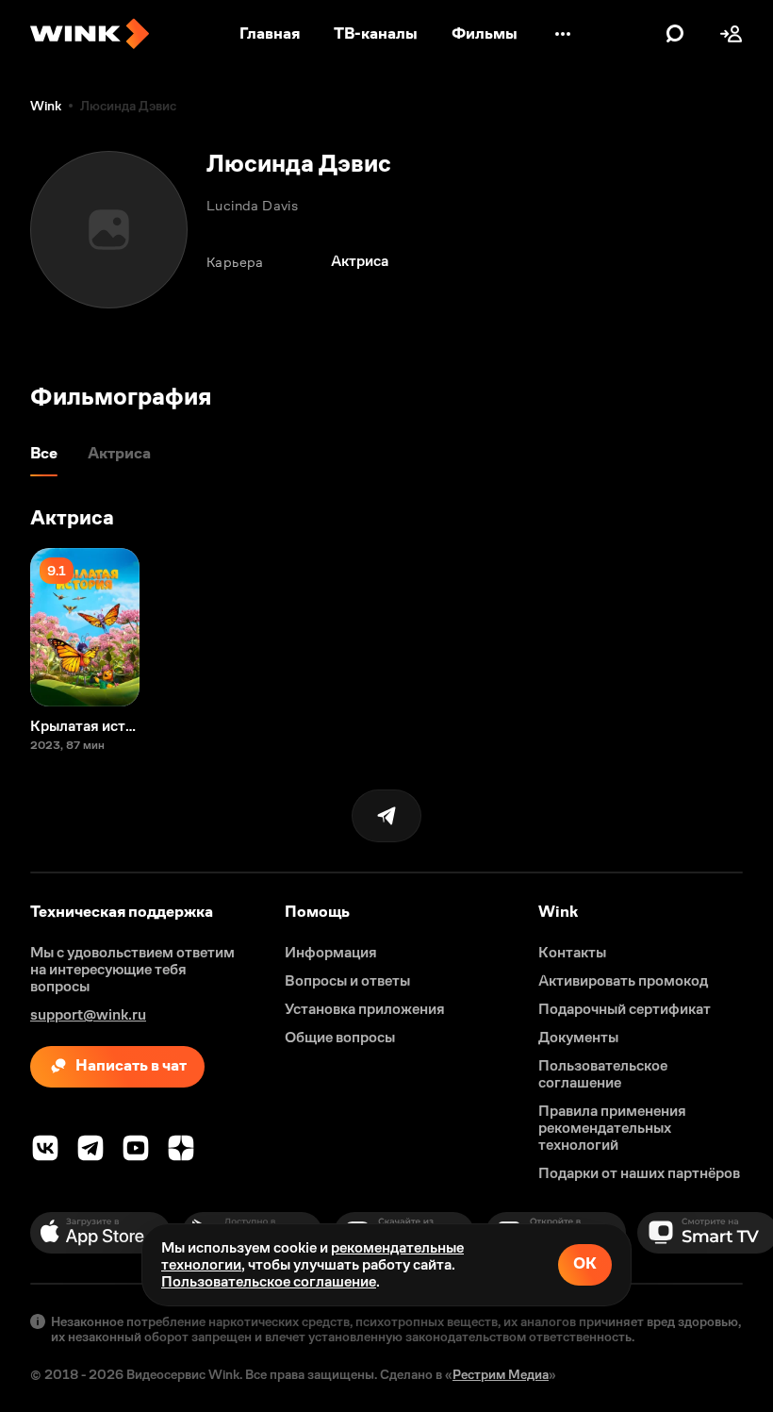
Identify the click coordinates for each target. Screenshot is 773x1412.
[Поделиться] (386, 816)
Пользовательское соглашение (268, 1281)
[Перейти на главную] (89, 34)
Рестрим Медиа (500, 1374)
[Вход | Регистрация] (731, 34)
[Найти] (675, 34)
